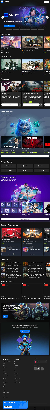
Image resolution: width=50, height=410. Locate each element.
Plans (15, 363)
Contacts (5, 394)
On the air (16, 374)
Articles (4, 384)
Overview (16, 380)
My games (5, 367)
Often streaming (17, 373)
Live (15, 370)
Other (4, 390)
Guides (4, 386)
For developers (6, 392)
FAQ (15, 367)
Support (4, 396)
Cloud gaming (17, 359)
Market (4, 370)
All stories (5, 380)
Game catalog (6, 359)
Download (16, 365)
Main (15, 361)
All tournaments (17, 382)
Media (4, 378)
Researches (5, 397)
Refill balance (5, 374)
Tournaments (17, 378)
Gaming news (5, 382)
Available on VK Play (7, 361)
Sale (4, 365)
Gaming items (5, 373)
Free (4, 363)
